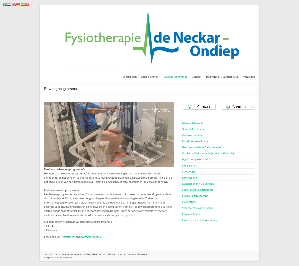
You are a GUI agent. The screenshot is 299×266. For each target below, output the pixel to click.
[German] (18, 4)
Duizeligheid (189, 165)
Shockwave (189, 171)
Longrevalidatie (191, 213)
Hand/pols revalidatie (195, 141)
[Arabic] (5, 4)
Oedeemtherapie (192, 135)
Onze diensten (149, 76)
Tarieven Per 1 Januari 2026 (222, 76)
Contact (196, 76)
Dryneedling (189, 177)
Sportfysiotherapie (90, 236)
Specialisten (130, 76)
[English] (14, 4)
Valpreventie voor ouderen (198, 207)
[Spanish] (23, 4)
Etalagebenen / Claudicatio (198, 183)
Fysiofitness (68, 236)
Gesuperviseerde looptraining (200, 220)
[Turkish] (27, 4)
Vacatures (249, 76)
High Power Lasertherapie (197, 189)
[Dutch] (9, 4)
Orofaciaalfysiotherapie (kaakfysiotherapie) (208, 153)
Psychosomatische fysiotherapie (201, 147)
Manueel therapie (192, 123)
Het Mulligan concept (195, 195)
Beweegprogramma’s (175, 76)
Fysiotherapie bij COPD (196, 159)
